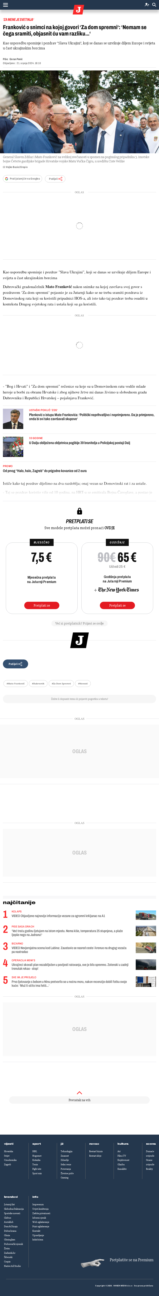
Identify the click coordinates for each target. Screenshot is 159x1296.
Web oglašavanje (40, 1222)
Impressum (38, 1204)
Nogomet (36, 1155)
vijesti (8, 1144)
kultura (123, 1144)
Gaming (64, 1177)
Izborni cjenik (39, 1217)
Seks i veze (66, 1164)
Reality (149, 1169)
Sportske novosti (12, 1213)
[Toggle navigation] (5, 5)
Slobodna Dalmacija (14, 1208)
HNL (34, 1151)
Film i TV (122, 1155)
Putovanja (66, 1169)
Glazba (121, 1164)
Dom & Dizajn (11, 1226)
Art (119, 1151)
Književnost (123, 1160)
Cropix (7, 1261)
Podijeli (53, 178)
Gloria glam (9, 1239)
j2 (62, 1144)
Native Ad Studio (12, 1266)
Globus (7, 1217)
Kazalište (122, 1169)
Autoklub (8, 1222)
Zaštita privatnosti (41, 1213)
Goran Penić (16, 59)
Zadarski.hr (9, 1252)
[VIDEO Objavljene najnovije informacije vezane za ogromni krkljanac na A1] (146, 915)
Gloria (7, 1235)
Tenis (35, 1164)
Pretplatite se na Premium (131, 1260)
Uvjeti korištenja (40, 1208)
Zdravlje (65, 1160)
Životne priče (67, 1173)
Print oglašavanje (40, 1226)
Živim (7, 1248)
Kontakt (36, 1230)
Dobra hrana (10, 1230)
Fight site (36, 1169)
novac (94, 1144)
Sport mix (37, 1173)
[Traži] (154, 5)
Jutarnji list (9, 1204)
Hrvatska (8, 1151)
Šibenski (8, 1257)
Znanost (65, 1155)
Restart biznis (96, 1151)
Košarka (36, 1160)
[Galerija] (79, 111)
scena (151, 1144)
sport (36, 1144)
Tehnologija (66, 1151)
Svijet (7, 1155)
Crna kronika (10, 1160)
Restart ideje (95, 1155)
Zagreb (7, 1164)
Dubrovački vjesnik (13, 1244)
